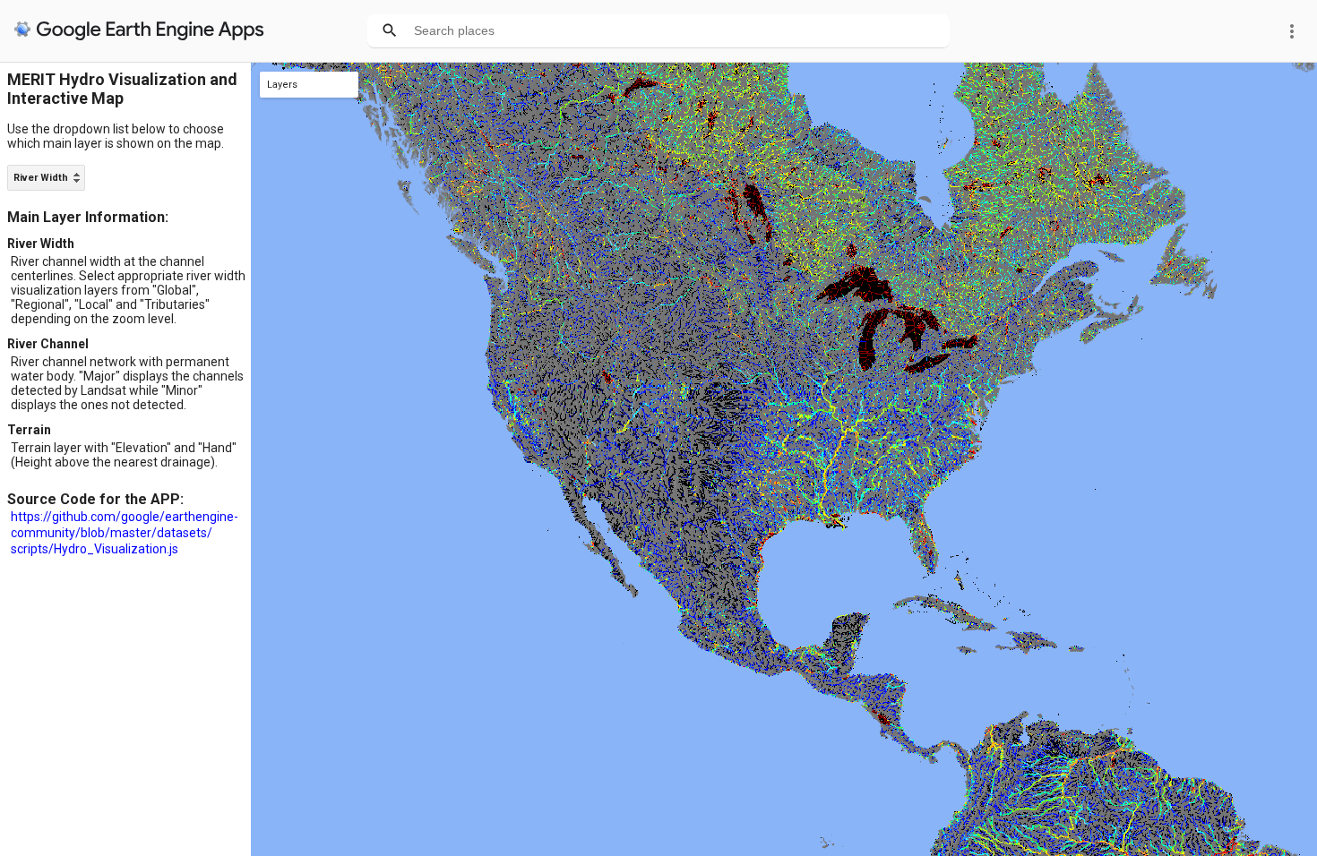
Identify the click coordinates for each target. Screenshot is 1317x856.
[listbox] (46, 178)
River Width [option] (40, 178)
